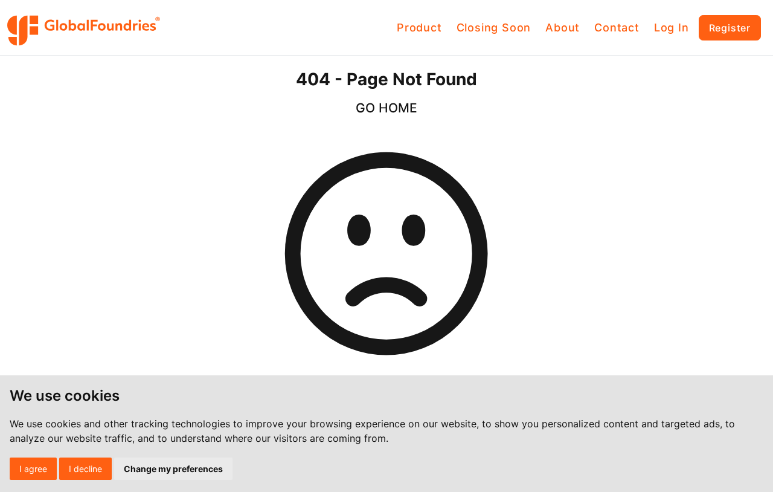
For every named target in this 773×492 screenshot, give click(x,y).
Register (730, 28)
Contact (617, 27)
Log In (671, 27)
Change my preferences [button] (173, 469)
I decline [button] (85, 469)
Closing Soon (494, 27)
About (562, 27)
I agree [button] (33, 469)
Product (419, 27)
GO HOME (386, 107)
